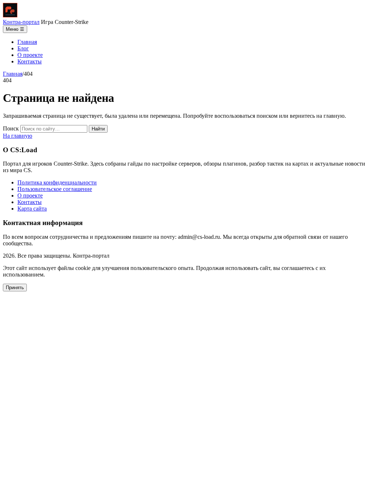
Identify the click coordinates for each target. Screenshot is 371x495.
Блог (23, 48)
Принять (15, 287)
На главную (17, 136)
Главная (27, 42)
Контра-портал (21, 22)
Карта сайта (32, 208)
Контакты (29, 61)
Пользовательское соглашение (54, 189)
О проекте (30, 55)
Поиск (11, 128)
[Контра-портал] (10, 15)
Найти (98, 129)
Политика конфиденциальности (57, 182)
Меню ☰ (15, 29)
